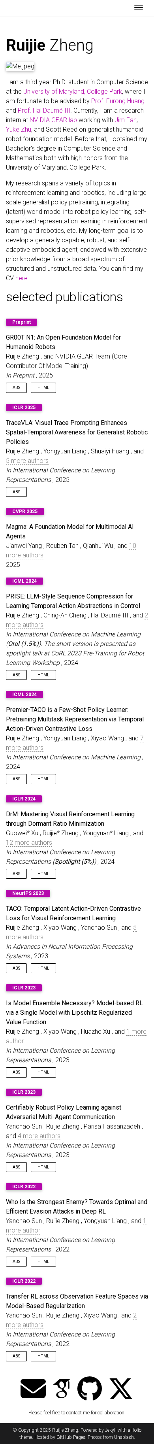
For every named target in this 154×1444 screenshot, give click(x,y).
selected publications (64, 296)
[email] (33, 1389)
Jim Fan (126, 120)
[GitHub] (89, 1389)
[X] (120, 1389)
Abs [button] (16, 387)
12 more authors (29, 842)
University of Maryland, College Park (72, 91)
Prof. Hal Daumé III (44, 110)
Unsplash (124, 1437)
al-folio (134, 1430)
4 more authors (39, 1136)
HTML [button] (43, 387)
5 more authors (27, 460)
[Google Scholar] (61, 1389)
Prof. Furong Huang (118, 101)
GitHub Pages (70, 1437)
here (21, 278)
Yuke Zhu (18, 129)
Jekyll (110, 1430)
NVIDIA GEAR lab (53, 120)
